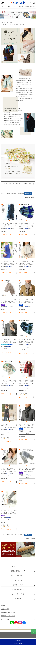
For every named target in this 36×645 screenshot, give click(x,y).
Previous (2, 16)
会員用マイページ (18, 589)
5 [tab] (18, 20)
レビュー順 (13, 193)
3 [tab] (16, 20)
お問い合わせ (18, 580)
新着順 (8, 193)
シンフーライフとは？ (18, 594)
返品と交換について (18, 575)
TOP (3, 22)
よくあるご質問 (5, 609)
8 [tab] (22, 20)
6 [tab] (19, 20)
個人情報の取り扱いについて (8, 612)
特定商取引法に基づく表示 (8, 616)
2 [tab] (15, 20)
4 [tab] (17, 20)
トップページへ (5, 619)
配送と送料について (18, 571)
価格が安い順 (21, 193)
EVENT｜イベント (9, 22)
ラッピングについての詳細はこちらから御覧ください (18, 183)
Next (34, 16)
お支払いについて (18, 566)
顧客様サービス (18, 585)
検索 (31, 2)
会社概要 (18, 598)
